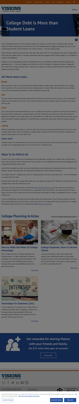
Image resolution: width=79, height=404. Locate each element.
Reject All (70, 400)
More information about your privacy (29, 396)
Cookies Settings (8, 400)
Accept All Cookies (56, 400)
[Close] (76, 394)
